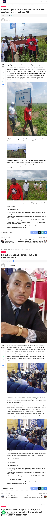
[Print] (13, 16)
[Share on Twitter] (9, 16)
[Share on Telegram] (3, 78)
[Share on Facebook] (7, 16)
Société (3, 6)
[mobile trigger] (2, 1)
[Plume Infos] (4, 1)
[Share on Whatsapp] (3, 75)
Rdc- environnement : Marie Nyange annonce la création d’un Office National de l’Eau (27, 220)
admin (7, 20)
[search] (39, 1)
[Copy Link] (11, 16)
